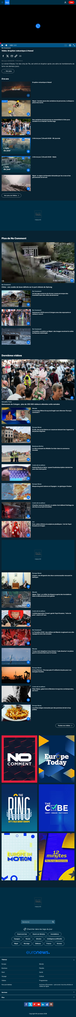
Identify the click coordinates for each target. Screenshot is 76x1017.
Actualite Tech (7, 402)
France (49, 943)
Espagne (17, 939)
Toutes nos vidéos (64, 725)
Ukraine (38, 939)
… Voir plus (8, 71)
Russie (28, 939)
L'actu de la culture (38, 465)
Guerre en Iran (22, 934)
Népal (16, 943)
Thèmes (4, 959)
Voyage (4, 976)
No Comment (6, 284)
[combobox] (38, 922)
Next (3, 972)
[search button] (53, 922)
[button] (11, 195)
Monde (34, 408)
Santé (41, 972)
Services (4, 992)
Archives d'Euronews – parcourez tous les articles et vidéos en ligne (56, 985)
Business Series (37, 446)
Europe (4, 964)
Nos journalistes (7, 984)
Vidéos (4, 980)
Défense (38, 943)
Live (71, 2)
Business (4, 968)
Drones (59, 943)
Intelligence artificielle (54, 939)
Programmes (43, 980)
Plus (3, 997)
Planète (41, 968)
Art (33, 522)
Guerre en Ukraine (39, 934)
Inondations (55, 934)
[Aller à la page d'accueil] (7, 2)
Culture (41, 976)
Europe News (36, 427)
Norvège (26, 943)
